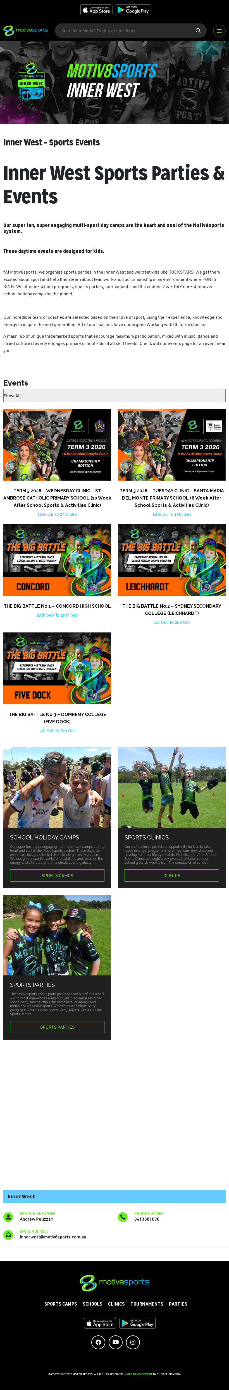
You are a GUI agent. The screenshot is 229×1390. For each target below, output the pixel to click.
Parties (178, 1305)
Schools (92, 1305)
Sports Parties (57, 1027)
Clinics (171, 875)
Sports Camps (57, 875)
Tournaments (146, 1305)
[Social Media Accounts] (98, 1342)
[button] (219, 31)
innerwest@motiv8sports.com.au (53, 1237)
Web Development (140, 1374)
